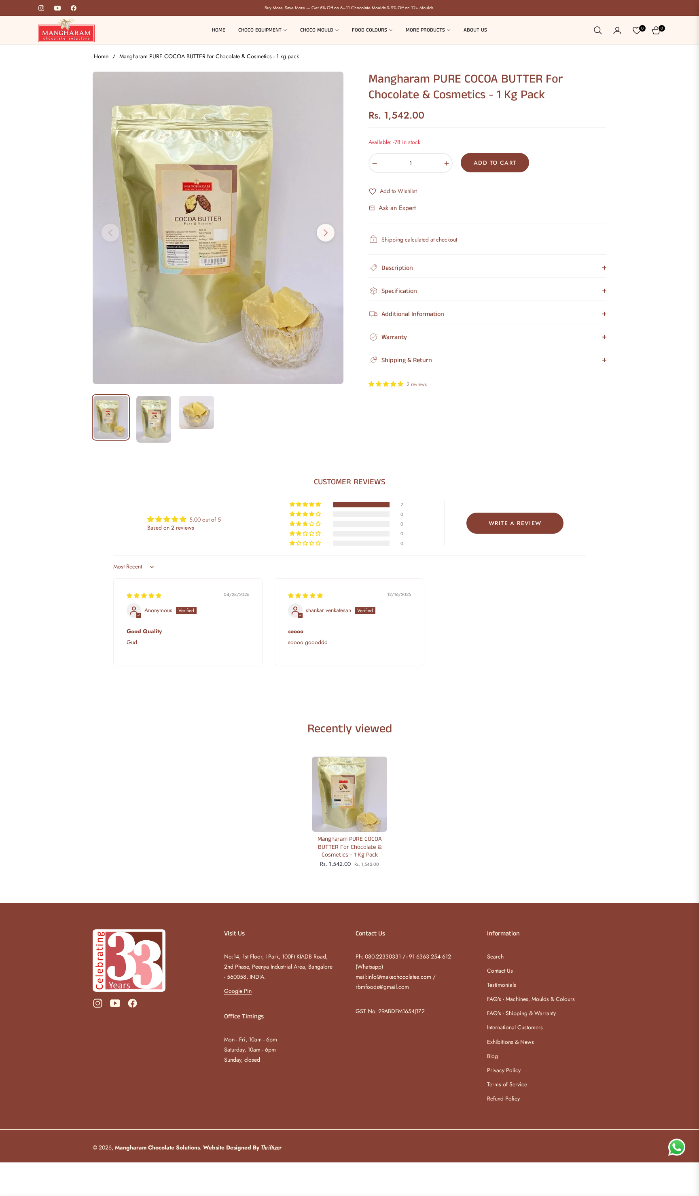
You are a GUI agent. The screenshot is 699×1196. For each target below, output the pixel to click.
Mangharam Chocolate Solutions (157, 1147)
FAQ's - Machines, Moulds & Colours (531, 999)
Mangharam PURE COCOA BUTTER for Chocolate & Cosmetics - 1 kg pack (350, 847)
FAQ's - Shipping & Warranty (521, 1013)
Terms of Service (507, 1084)
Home (101, 56)
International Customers (515, 1027)
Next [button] (326, 233)
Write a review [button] (515, 523)
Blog (492, 1056)
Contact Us (500, 971)
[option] (218, 228)
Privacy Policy (504, 1070)
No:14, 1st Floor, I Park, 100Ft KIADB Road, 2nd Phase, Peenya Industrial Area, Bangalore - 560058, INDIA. (278, 966)
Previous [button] (110, 233)
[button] (598, 30)
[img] (144, 596)
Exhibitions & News (510, 1042)
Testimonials (501, 985)
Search (495, 956)
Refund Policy (503, 1098)
